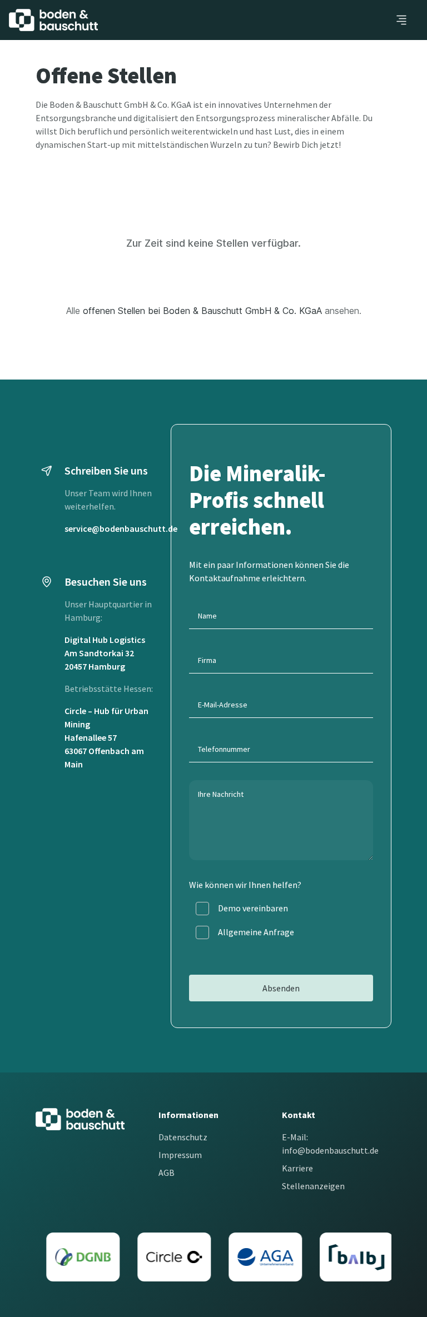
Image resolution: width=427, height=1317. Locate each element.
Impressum (180, 1154)
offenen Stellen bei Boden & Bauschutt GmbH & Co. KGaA (202, 310)
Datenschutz (182, 1137)
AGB (166, 1172)
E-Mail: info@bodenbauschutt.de (330, 1143)
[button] (401, 20)
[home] (53, 20)
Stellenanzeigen (313, 1185)
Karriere (297, 1168)
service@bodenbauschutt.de (120, 528)
